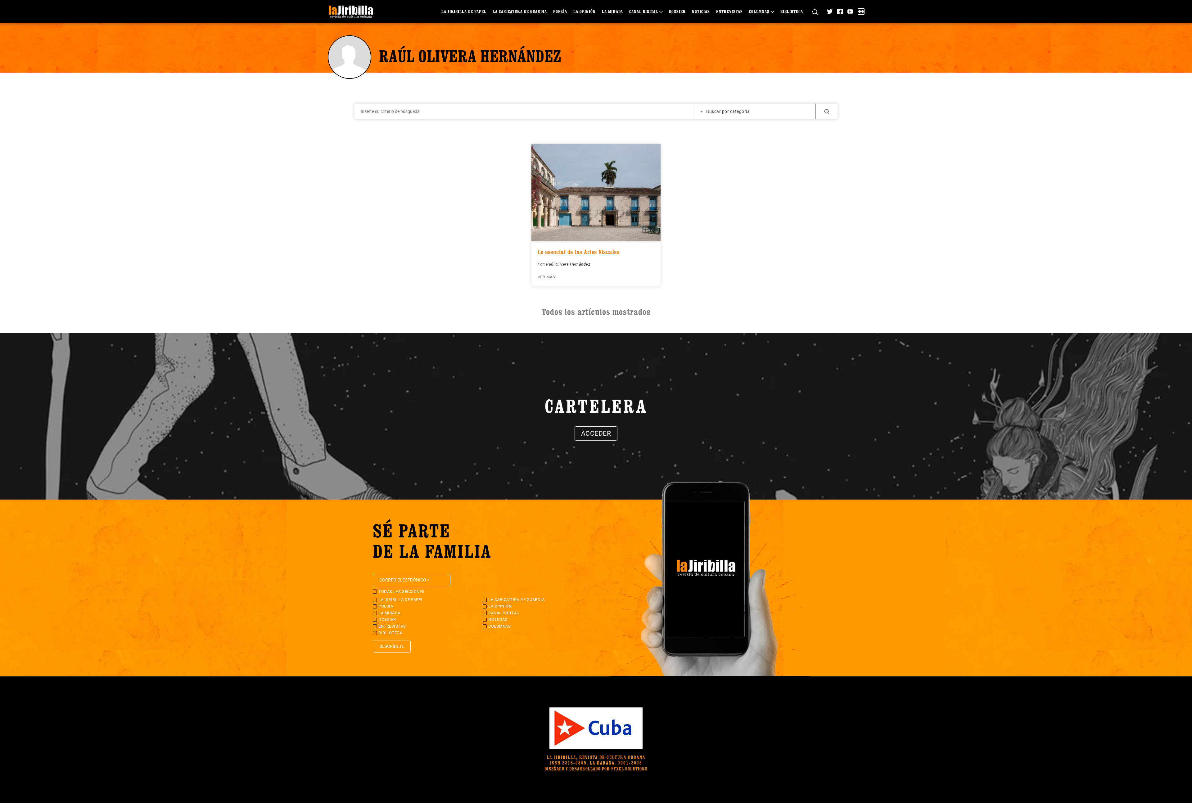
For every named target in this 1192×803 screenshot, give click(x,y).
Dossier (677, 11)
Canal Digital (643, 11)
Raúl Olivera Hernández (568, 264)
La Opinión (584, 11)
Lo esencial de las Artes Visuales (579, 252)
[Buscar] (815, 12)
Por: (542, 264)
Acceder (596, 433)
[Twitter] (830, 11)
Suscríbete (391, 646)
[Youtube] (850, 11)
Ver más (546, 277)
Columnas (759, 11)
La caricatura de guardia (520, 11)
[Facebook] (840, 11)
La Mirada (612, 11)
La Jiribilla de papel (463, 11)
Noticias (701, 11)
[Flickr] (861, 11)
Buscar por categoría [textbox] (728, 111)
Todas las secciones (401, 591)
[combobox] (755, 111)
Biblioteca (791, 11)
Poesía (560, 11)
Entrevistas (729, 11)
